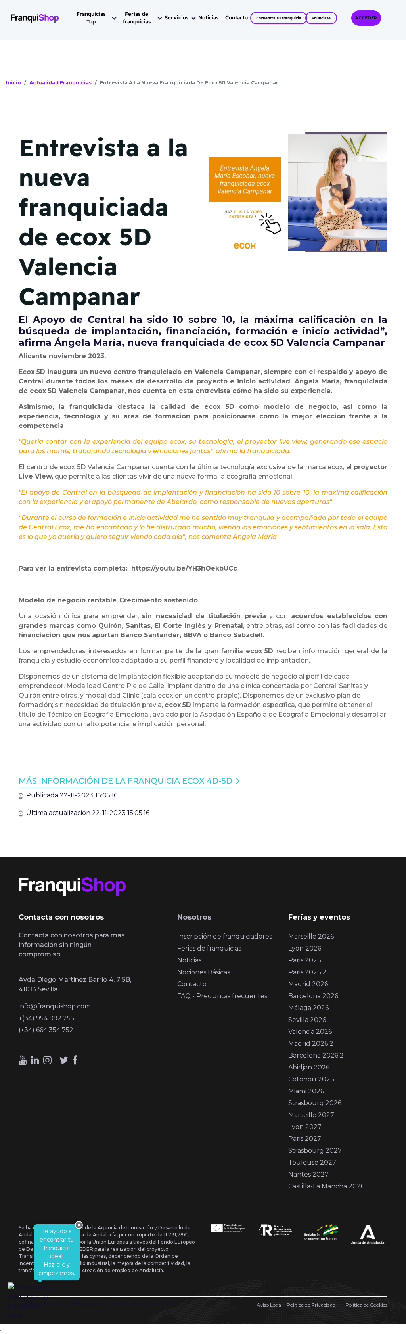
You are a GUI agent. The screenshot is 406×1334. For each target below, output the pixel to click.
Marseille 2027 (311, 1115)
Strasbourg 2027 (315, 1150)
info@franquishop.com (55, 1006)
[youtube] (23, 1060)
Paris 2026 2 (307, 972)
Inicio (13, 83)
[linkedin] (35, 1060)
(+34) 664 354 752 (46, 1030)
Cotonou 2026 (311, 1079)
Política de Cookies (366, 1305)
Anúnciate (321, 18)
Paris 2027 (304, 1138)
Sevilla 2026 (307, 1020)
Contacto (236, 17)
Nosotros (194, 917)
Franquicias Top (91, 18)
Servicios (176, 17)
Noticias (208, 17)
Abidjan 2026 (308, 1067)
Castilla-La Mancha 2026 (326, 1186)
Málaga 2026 (308, 1008)
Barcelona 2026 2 (316, 1055)
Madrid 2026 (308, 984)
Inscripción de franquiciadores (224, 936)
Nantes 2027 (308, 1174)
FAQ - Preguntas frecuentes (222, 996)
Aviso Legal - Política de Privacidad (296, 1305)
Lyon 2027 (305, 1127)
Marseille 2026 (311, 936)
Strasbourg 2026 (314, 1103)
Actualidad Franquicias (60, 83)
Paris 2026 (304, 960)
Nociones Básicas (203, 972)
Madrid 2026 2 (310, 1043)
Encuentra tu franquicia (278, 18)
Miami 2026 (306, 1091)
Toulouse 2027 (312, 1162)
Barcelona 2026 (313, 996)
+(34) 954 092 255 (46, 1018)
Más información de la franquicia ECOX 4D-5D (125, 781)
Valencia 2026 (310, 1031)
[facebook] (75, 1060)
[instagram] (47, 1060)
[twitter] (63, 1060)
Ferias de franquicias (137, 18)
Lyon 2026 (304, 948)
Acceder (366, 18)
